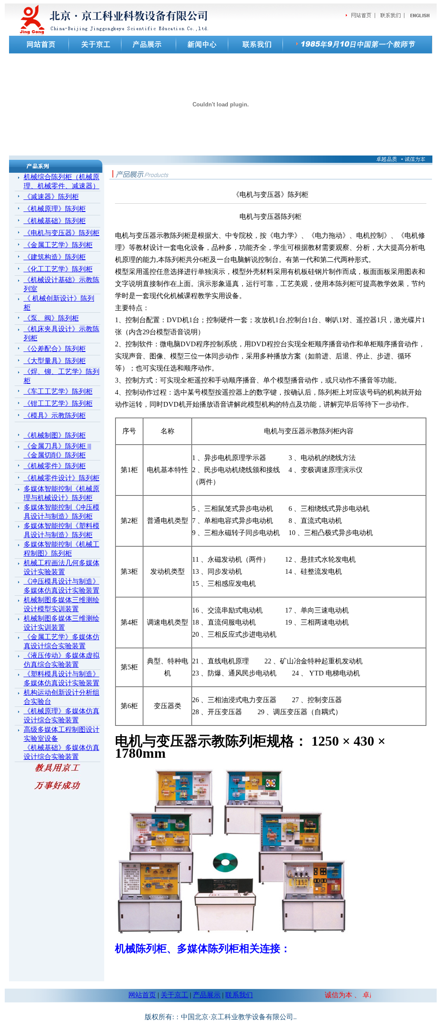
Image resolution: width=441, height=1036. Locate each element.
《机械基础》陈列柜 (55, 220)
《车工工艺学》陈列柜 (58, 391)
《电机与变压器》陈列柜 (61, 232)
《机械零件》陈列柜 (55, 466)
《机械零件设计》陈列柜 (61, 478)
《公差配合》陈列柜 (55, 348)
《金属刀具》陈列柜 (55, 446)
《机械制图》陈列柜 (55, 435)
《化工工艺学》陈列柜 (58, 269)
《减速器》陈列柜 (51, 196)
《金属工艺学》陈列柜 (58, 245)
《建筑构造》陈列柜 (55, 257)
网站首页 (142, 995)
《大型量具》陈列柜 (55, 360)
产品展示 (206, 995)
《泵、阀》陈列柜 (51, 318)
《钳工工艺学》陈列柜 (58, 403)
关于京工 (174, 995)
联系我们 (239, 995)
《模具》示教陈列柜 (55, 415)
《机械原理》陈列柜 (55, 208)
